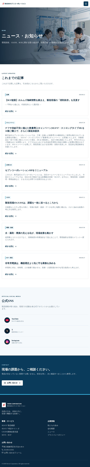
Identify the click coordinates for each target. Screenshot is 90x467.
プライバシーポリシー (56, 435)
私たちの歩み (53, 425)
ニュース (51, 432)
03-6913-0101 (9, 450)
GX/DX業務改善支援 (10, 432)
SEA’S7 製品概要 (8, 425)
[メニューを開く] (86, 3)
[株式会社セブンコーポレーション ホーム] (17, 3)
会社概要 (51, 429)
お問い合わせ (12, 383)
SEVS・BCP (6, 435)
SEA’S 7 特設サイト (9, 429)
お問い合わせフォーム (13, 453)
